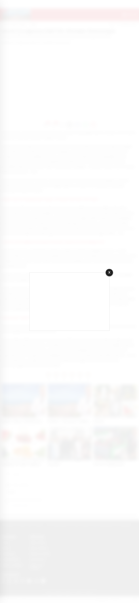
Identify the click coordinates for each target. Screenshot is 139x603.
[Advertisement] (69, 301)
